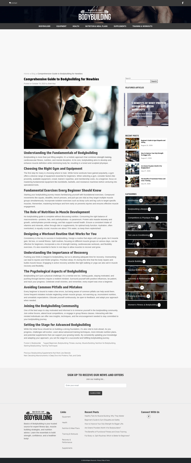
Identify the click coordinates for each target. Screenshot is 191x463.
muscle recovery (101, 219)
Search (128, 78)
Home (26, 74)
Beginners (53, 343)
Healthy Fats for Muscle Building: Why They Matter (104, 416)
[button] (145, 126)
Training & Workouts (142, 26)
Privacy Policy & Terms (103, 460)
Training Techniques (49, 345)
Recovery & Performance (67, 440)
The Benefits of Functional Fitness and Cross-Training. (106, 432)
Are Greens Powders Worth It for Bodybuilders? (103, 428)
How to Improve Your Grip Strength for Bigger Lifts (104, 424)
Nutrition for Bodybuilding (105, 343)
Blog (33, 74)
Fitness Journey (75, 343)
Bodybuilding (63, 343)
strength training (104, 157)
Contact (14, 3)
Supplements (120, 26)
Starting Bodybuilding (32, 345)
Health (76, 26)
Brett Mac (52, 83)
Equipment (61, 26)
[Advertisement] (95, 45)
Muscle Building (88, 343)
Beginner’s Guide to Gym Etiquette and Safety (102, 420)
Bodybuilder (44, 26)
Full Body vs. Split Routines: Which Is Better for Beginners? (107, 435)
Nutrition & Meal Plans (96, 26)
